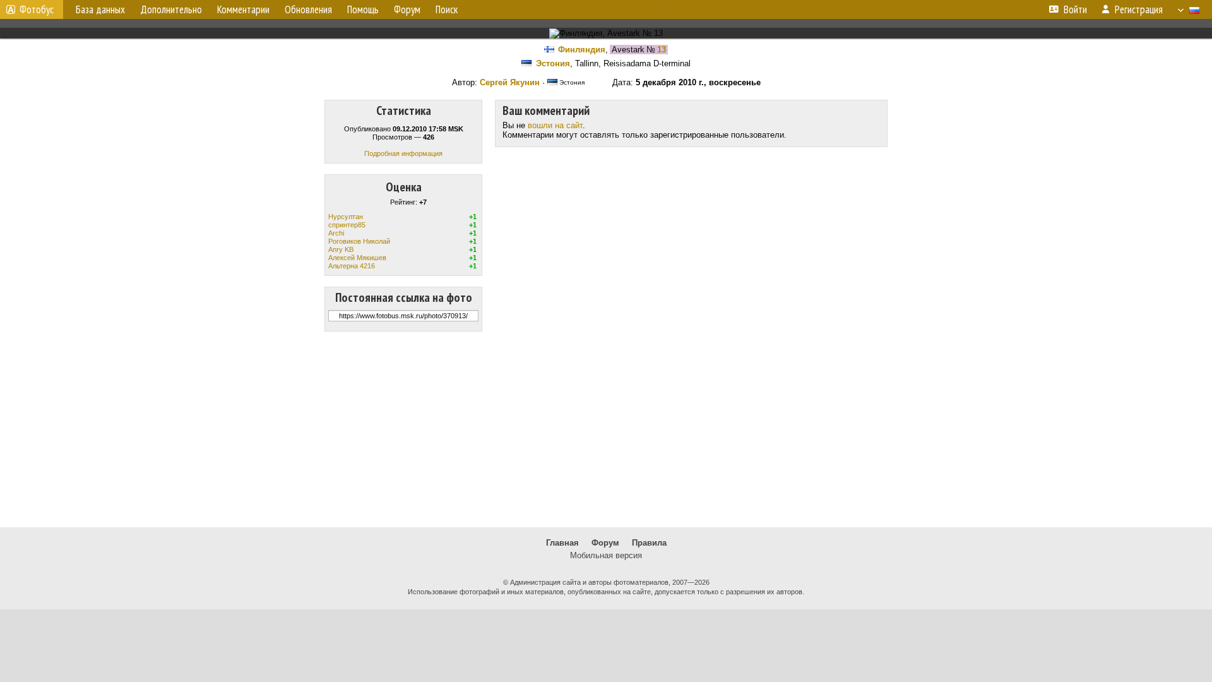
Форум (605, 542)
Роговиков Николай (359, 241)
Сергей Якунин (510, 82)
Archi (336, 233)
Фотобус (37, 9)
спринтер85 (346, 225)
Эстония (553, 63)
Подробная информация (403, 153)
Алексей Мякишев (357, 257)
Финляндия (581, 49)
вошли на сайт (555, 125)
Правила (649, 542)
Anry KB (341, 249)
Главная (562, 542)
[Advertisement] (606, 429)
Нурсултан (345, 216)
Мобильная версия (606, 555)
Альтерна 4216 (351, 266)
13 (661, 49)
